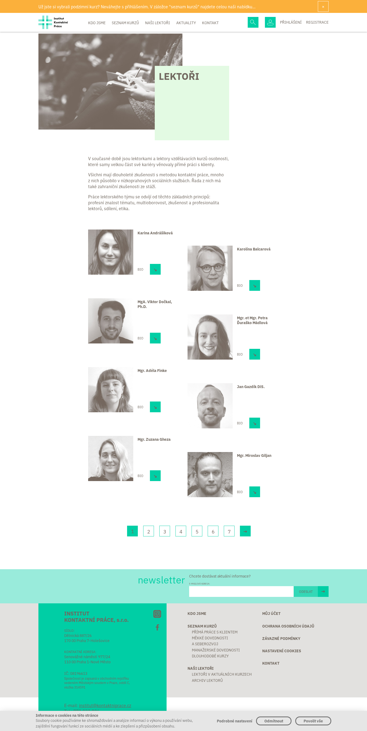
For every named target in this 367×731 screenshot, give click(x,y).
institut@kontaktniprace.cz (105, 705)
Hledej (253, 22)
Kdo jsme (97, 22)
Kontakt (210, 22)
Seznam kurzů (126, 22)
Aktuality (186, 22)
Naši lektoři (158, 22)
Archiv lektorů (207, 680)
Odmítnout (273, 720)
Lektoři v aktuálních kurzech (222, 674)
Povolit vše (313, 720)
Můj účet (271, 613)
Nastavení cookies (281, 650)
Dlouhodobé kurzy (210, 655)
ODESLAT (306, 591)
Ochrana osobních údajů (288, 626)
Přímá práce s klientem (215, 632)
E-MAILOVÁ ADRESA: (199, 583)
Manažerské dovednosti (216, 650)
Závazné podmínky (281, 638)
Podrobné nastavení (234, 720)
